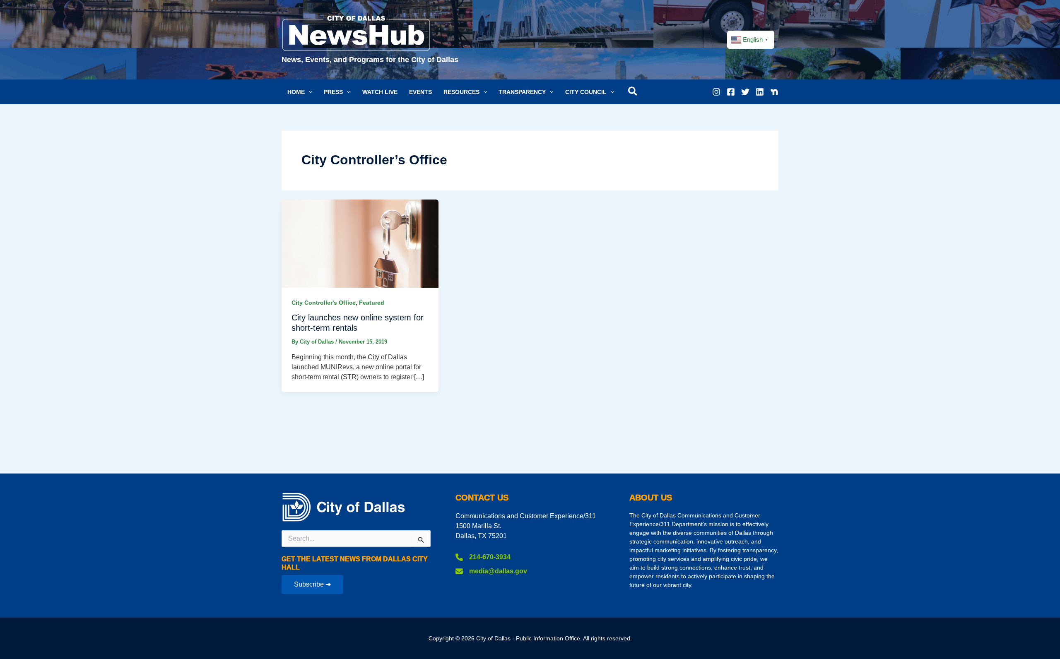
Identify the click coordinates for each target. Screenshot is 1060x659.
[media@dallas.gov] (491, 571)
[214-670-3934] (483, 557)
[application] (308, 91)
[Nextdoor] (774, 92)
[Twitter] (745, 92)
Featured (371, 302)
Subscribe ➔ (312, 584)
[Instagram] (716, 92)
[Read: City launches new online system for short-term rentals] (360, 242)
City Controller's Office (324, 302)
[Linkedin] (760, 92)
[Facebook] (731, 92)
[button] (300, 91)
